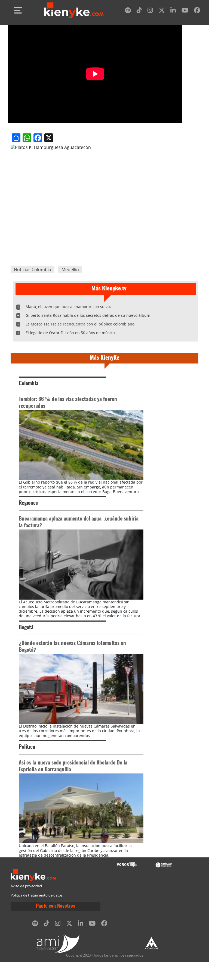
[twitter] (162, 11)
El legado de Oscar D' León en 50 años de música (70, 332)
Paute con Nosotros (55, 906)
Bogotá (26, 627)
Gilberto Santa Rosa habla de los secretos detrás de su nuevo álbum (88, 315)
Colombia (28, 383)
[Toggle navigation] (18, 10)
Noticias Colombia (32, 269)
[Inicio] (74, 10)
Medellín (70, 269)
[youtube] (185, 11)
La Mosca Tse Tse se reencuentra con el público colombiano (80, 324)
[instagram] (150, 11)
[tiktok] (139, 11)
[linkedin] (173, 11)
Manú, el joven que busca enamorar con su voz (69, 306)
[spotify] (128, 11)
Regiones (28, 503)
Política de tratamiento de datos (37, 895)
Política (27, 747)
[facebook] (197, 11)
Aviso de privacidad (26, 886)
